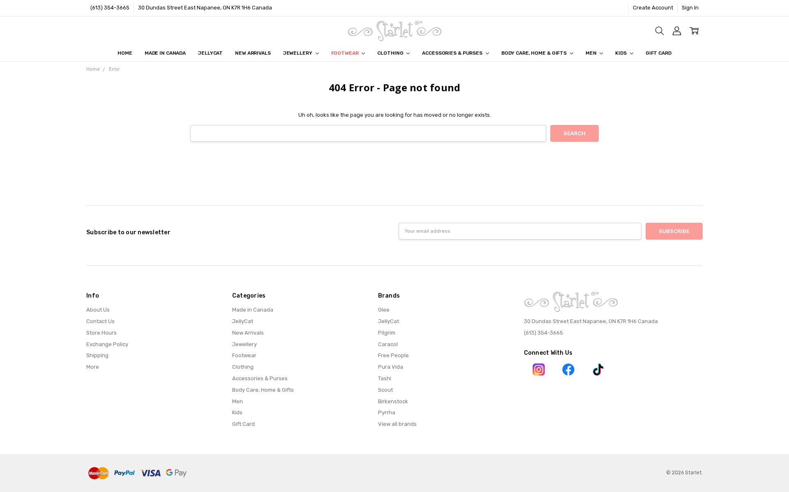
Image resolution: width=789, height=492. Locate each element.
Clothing (390, 53)
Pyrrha (386, 412)
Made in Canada (165, 53)
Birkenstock (393, 401)
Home (125, 53)
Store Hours (101, 333)
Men (592, 53)
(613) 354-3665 (109, 8)
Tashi (384, 378)
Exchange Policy (107, 344)
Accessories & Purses (452, 53)
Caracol (388, 344)
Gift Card (658, 53)
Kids (621, 53)
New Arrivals (253, 53)
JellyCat (210, 53)
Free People (393, 355)
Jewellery (298, 53)
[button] (539, 369)
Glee (384, 310)
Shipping (97, 355)
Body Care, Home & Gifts (534, 53)
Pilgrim (386, 333)
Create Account (653, 8)
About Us (98, 310)
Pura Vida (390, 367)
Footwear (345, 53)
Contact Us (100, 321)
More (92, 367)
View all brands (397, 424)
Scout (385, 390)
